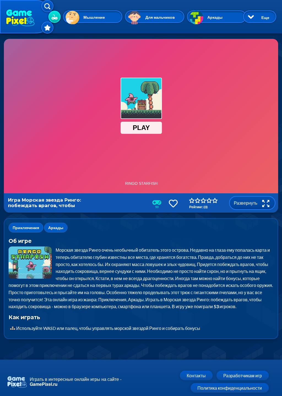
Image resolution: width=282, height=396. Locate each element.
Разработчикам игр (242, 375)
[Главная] (26, 16)
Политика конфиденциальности (229, 387)
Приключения (26, 227)
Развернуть (246, 202)
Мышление (94, 17)
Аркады (215, 17)
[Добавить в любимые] (173, 203)
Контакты (196, 375)
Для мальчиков (160, 17)
